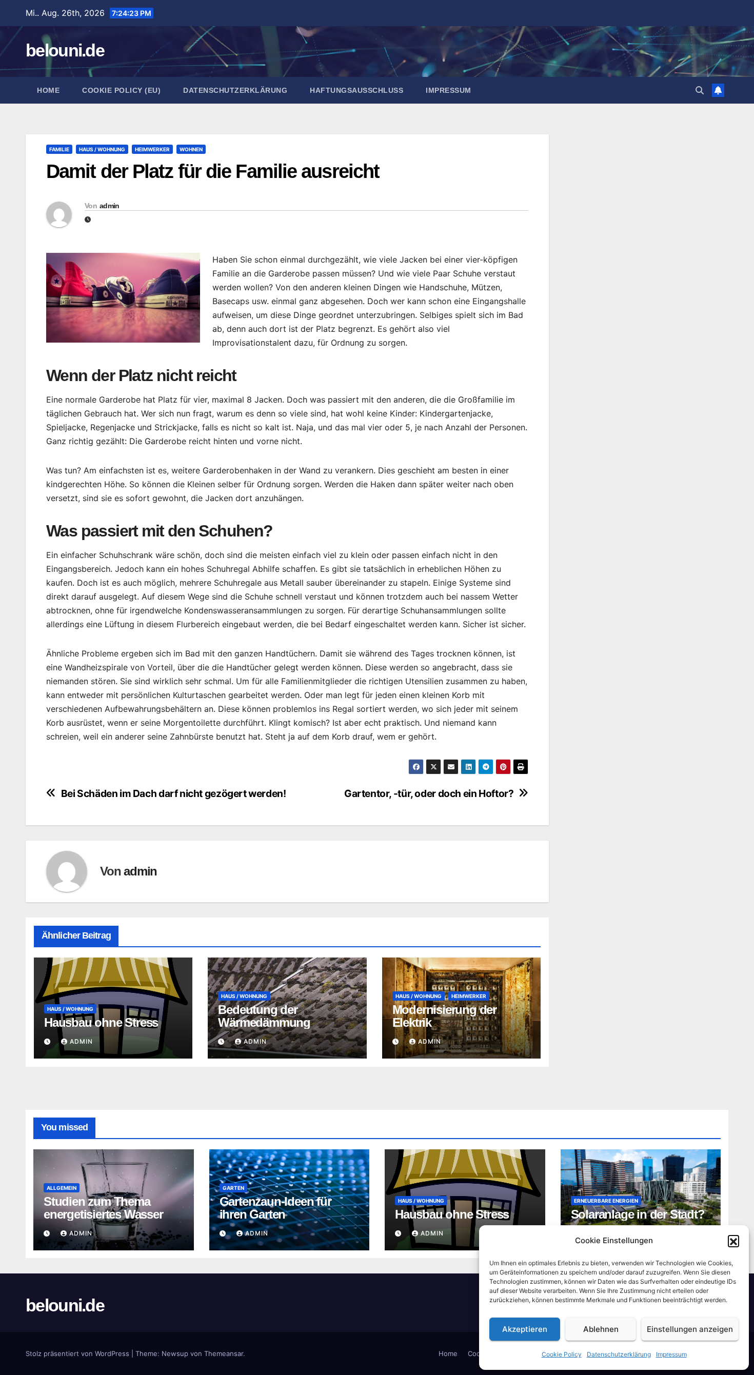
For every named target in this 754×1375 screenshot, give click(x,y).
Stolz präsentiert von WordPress (78, 1353)
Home (48, 90)
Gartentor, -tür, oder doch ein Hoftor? (428, 794)
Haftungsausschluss (356, 90)
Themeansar (223, 1353)
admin (110, 206)
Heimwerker (152, 149)
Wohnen (191, 149)
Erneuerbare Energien (606, 1201)
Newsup (175, 1353)
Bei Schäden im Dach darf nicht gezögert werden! (173, 794)
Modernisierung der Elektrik (444, 1016)
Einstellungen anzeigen (690, 1329)
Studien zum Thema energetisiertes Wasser (103, 1207)
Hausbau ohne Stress (101, 1022)
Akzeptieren (524, 1329)
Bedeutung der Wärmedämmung (264, 1016)
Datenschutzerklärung (619, 1354)
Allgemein (61, 1188)
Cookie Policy (562, 1354)
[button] (733, 1240)
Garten (233, 1188)
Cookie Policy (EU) (121, 90)
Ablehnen (601, 1329)
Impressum (671, 1354)
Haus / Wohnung (102, 149)
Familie (59, 149)
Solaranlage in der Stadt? (638, 1214)
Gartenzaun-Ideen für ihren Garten (275, 1207)
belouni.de (65, 50)
